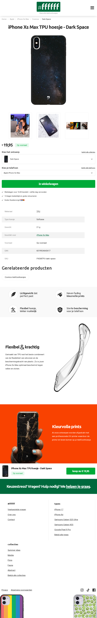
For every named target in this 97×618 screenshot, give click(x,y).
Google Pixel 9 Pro (62, 529)
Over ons (12, 514)
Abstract (11, 570)
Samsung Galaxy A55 (63, 524)
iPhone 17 (58, 509)
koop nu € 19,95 (80, 471)
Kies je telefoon (48, 168)
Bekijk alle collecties (17, 575)
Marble (11, 555)
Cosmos (35, 19)
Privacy (5, 590)
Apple (12, 19)
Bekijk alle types (61, 534)
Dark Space (46, 19)
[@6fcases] (82, 590)
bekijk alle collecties (88, 152)
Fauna (10, 565)
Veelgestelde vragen (17, 509)
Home (4, 19)
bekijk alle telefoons (88, 168)
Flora (10, 560)
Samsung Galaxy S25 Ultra (66, 519)
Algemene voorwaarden (21, 590)
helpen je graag (78, 486)
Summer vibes (14, 550)
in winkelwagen (48, 184)
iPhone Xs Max (23, 19)
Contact (11, 519)
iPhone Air (58, 514)
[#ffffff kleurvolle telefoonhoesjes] (48, 7)
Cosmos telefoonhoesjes (15, 277)
